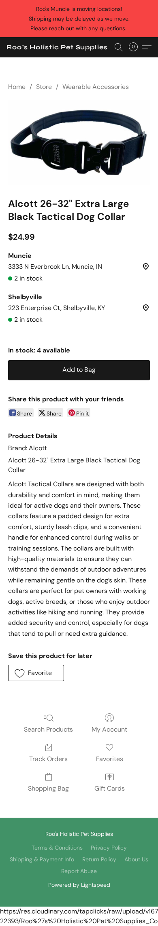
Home (17, 86)
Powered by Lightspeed (79, 884)
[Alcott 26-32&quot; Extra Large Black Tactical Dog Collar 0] (79, 142)
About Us (136, 859)
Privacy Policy (109, 847)
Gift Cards (109, 788)
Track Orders (48, 759)
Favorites (109, 759)
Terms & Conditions (57, 847)
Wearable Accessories (95, 86)
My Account (109, 729)
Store (44, 86)
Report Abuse (79, 871)
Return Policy (99, 859)
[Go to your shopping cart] (136, 47)
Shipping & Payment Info (42, 859)
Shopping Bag (48, 788)
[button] (57, 47)
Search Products (48, 729)
